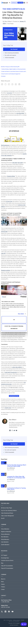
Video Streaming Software (7, 513)
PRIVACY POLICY (9, 620)
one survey (9, 93)
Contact (3, 589)
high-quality (20, 162)
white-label (14, 162)
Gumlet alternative (5, 544)
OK (14, 319)
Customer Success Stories (7, 560)
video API (3, 253)
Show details (21, 313)
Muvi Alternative (4, 536)
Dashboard (14, 2)
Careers (3, 584)
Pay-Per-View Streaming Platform (9, 510)
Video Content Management (7, 515)
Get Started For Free (14, 395)
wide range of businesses (11, 372)
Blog (2, 563)
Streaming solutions (5, 270)
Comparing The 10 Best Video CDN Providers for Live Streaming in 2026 (16, 477)
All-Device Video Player (6, 508)
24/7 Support (4, 555)
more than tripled (20, 113)
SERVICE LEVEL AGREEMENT (14, 621)
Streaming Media (11, 176)
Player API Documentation (7, 568)
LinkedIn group (8, 407)
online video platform (17, 367)
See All (2, 518)
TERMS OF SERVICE (16, 620)
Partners (3, 586)
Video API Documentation (7, 565)
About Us (3, 579)
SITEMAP (22, 620)
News (2, 581)
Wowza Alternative (5, 534)
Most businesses (5, 145)
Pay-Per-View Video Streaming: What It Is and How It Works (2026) (16, 465)
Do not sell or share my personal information (14, 327)
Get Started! (14, 49)
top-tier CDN (9, 201)
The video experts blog (13, 9)
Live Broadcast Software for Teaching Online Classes (16, 488)
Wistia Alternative (5, 539)
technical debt (4, 231)
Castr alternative (4, 542)
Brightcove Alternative (6, 531)
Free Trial (20, 2)
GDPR (5, 620)
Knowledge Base (5, 558)
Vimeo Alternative (5, 529)
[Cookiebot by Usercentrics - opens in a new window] (20, 297)
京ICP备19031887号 (14, 625)
